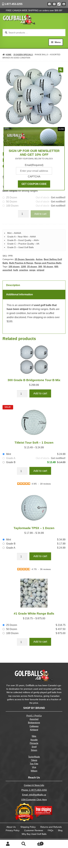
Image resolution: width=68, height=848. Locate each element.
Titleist (34, 760)
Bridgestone (34, 722)
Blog (60, 830)
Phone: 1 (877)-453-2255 (34, 790)
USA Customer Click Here (34, 799)
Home (8, 55)
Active (39, 259)
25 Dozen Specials (23, 55)
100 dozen (14, 266)
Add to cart (40, 214)
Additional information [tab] (19, 294)
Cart (37, 842)
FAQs (50, 830)
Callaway (34, 726)
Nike (34, 736)
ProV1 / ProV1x (34, 716)
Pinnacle (34, 743)
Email (34, 165)
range (32, 270)
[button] (60, 69)
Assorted (34, 719)
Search (24, 844)
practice (23, 270)
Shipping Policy (28, 827)
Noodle (34, 740)
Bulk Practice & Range (21, 263)
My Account (8, 844)
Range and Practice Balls (48, 263)
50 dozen (48, 266)
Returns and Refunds (51, 827)
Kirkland (34, 730)
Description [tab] (13, 285)
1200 (23, 266)
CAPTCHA (34, 176)
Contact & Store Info (34, 785)
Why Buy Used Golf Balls (34, 834)
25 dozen (32, 266)
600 (56, 266)
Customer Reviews (33, 830)
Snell (34, 747)
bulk (15, 270)
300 (40, 266)
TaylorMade (34, 757)
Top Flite (34, 764)
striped (40, 270)
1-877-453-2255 (13, 4)
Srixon (34, 750)
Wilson (34, 771)
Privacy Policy (12, 830)
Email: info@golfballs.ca (34, 795)
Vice (34, 767)
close (61, 129)
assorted (7, 270)
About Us (11, 827)
